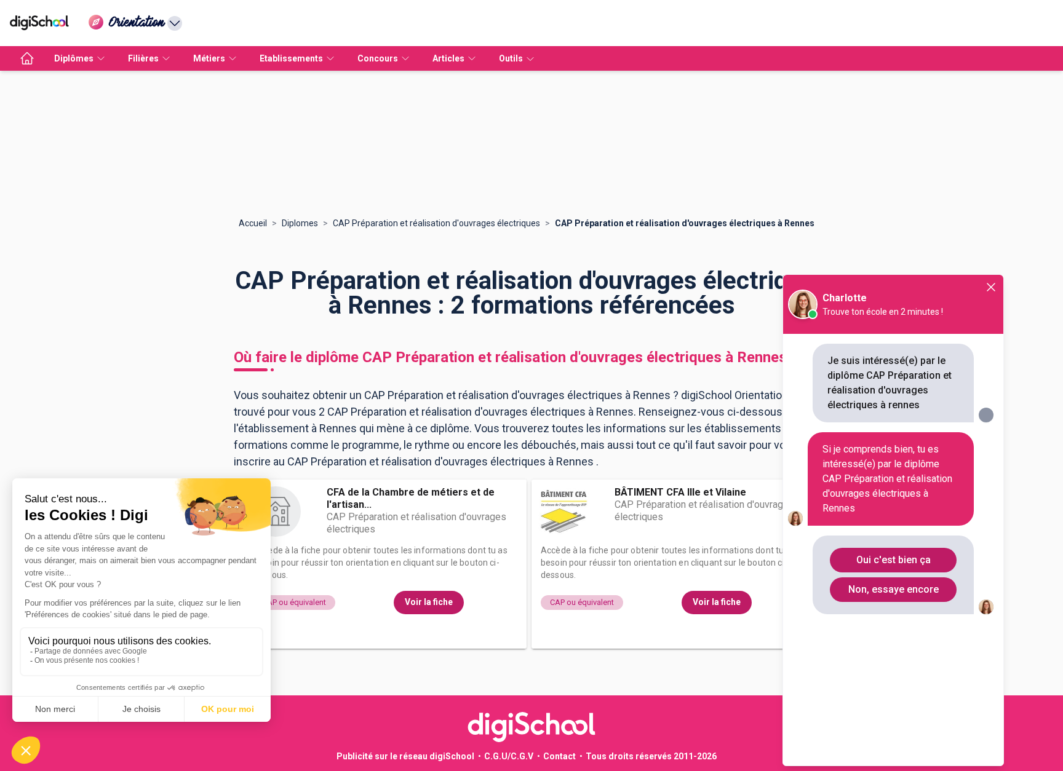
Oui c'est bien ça (893, 560)
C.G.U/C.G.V (508, 756)
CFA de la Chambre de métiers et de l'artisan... (411, 498)
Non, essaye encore (893, 589)
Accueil (253, 223)
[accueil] (27, 58)
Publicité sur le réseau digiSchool (405, 756)
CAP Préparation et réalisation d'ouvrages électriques (436, 223)
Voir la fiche (429, 602)
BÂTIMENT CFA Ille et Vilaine (680, 492)
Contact (559, 756)
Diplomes (300, 223)
